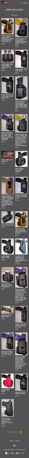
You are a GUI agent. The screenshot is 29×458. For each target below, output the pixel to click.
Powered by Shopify (20, 449)
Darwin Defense (11, 449)
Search (11, 440)
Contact (17, 440)
